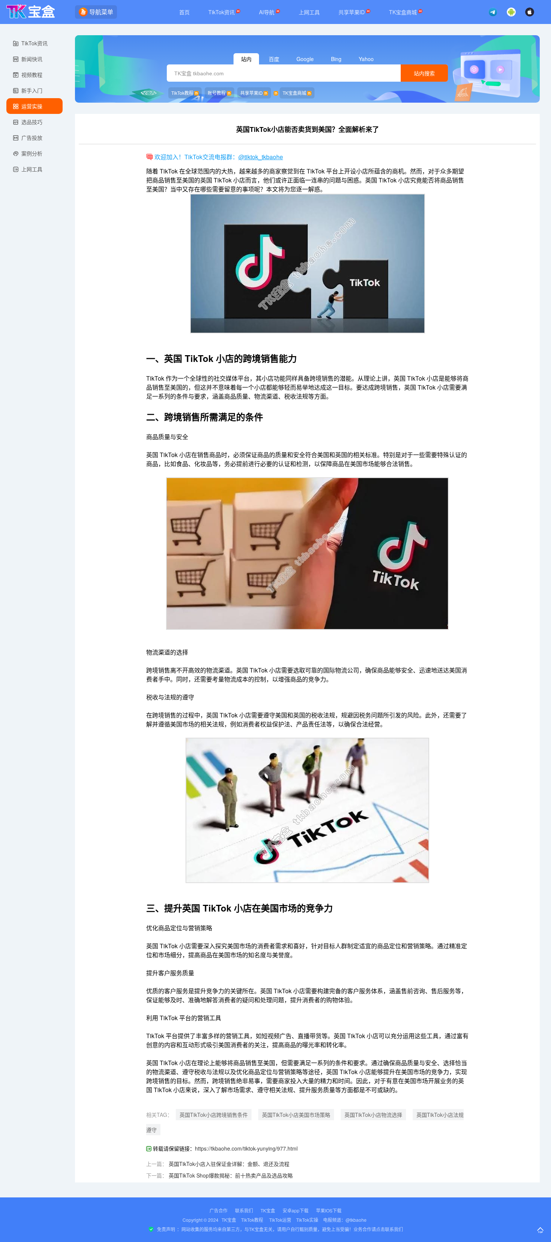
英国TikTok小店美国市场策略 (296, 1114)
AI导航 (267, 12)
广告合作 (219, 1210)
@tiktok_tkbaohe (260, 156)
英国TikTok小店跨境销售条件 (214, 1114)
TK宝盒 (268, 1210)
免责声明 (166, 1229)
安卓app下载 (295, 1210)
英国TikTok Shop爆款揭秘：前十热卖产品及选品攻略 (231, 1175)
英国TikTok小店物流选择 (373, 1114)
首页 (184, 12)
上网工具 (309, 12)
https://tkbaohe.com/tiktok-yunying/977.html (246, 1148)
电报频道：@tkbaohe (345, 1220)
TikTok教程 (182, 93)
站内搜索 (424, 73)
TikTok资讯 (222, 12)
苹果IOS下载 (328, 1210)
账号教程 (217, 93)
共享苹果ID (352, 12)
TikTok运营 (280, 1220)
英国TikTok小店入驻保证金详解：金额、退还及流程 (229, 1163)
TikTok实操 (307, 1220)
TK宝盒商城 (403, 12)
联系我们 (244, 1210)
